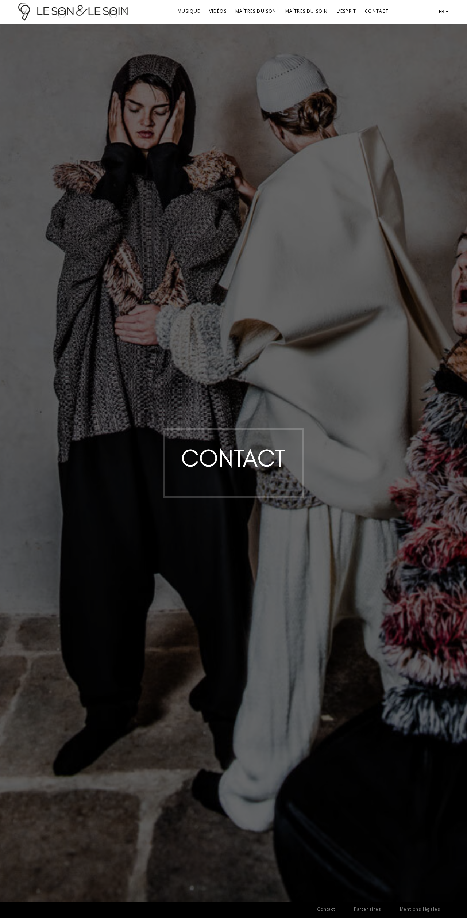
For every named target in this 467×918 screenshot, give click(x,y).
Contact (377, 11)
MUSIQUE (189, 11)
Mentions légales (420, 909)
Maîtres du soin (306, 11)
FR (442, 11)
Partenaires (367, 909)
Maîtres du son (256, 11)
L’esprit (346, 11)
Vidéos (218, 11)
